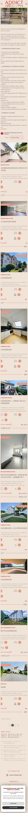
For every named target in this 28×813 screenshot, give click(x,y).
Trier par (7, 137)
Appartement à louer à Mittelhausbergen (15, 751)
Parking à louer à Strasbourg (12, 742)
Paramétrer (13, 803)
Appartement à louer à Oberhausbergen (15, 746)
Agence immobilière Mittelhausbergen (11, 12)
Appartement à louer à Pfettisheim (15, 755)
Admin (25, 809)
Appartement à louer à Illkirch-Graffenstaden (15, 759)
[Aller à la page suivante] (18, 725)
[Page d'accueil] (14, 4)
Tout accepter (13, 807)
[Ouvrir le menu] (26, 4)
